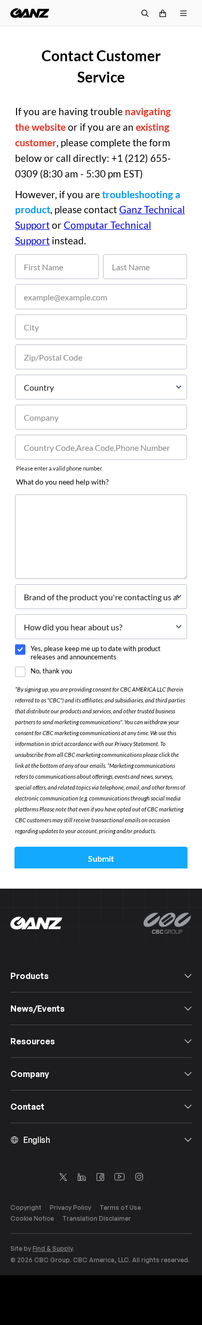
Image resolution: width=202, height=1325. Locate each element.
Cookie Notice (32, 1218)
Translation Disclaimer (96, 1218)
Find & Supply (53, 1248)
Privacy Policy (70, 1207)
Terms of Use (120, 1207)
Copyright (25, 1207)
